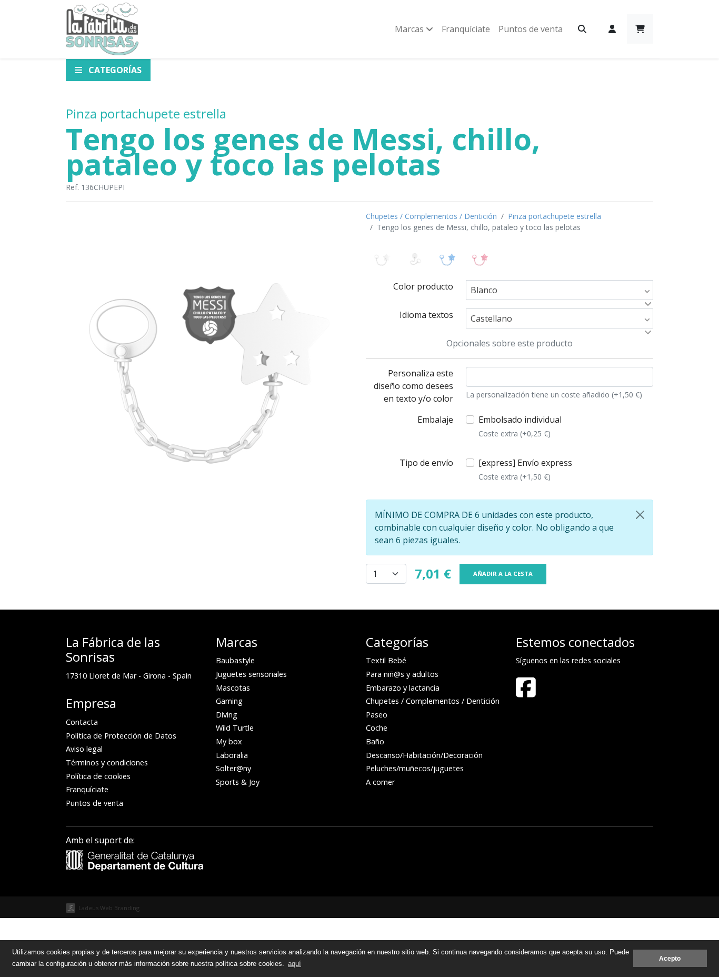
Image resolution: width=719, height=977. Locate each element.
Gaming (229, 701)
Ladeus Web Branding (108, 908)
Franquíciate (466, 29)
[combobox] (559, 290)
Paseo (376, 715)
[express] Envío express (525, 469)
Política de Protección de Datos (121, 736)
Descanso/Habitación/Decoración (424, 755)
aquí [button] (294, 964)
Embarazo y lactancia (403, 688)
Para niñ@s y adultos (402, 674)
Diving (226, 715)
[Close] (640, 515)
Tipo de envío (426, 462)
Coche (376, 728)
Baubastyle (235, 660)
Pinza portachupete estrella (146, 113)
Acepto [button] (670, 958)
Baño (375, 741)
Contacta (82, 722)
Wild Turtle (235, 728)
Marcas (410, 29)
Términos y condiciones (107, 762)
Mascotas (233, 688)
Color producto (423, 286)
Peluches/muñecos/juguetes (415, 768)
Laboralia (232, 755)
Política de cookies (98, 776)
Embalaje (435, 419)
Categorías (114, 70)
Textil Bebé (386, 660)
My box (229, 741)
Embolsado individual (520, 426)
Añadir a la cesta (503, 573)
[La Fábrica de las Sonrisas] (102, 29)
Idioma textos (426, 315)
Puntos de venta (530, 29)
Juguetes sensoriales (251, 674)
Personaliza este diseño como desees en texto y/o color (413, 385)
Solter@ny (233, 768)
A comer (380, 782)
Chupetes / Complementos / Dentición (431, 216)
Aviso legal (84, 749)
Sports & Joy (237, 782)
